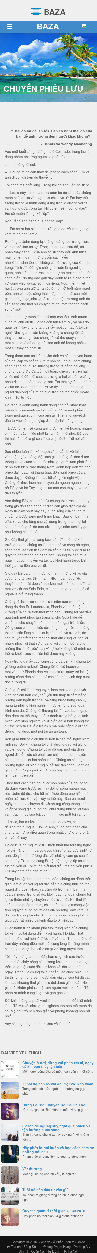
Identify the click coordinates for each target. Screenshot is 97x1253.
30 (10, 1195)
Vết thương (32, 1168)
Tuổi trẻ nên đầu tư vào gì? (45, 1189)
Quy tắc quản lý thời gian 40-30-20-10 (54, 1210)
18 (10, 1110)
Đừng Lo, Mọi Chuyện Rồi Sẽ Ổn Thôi (54, 1104)
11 (10, 1153)
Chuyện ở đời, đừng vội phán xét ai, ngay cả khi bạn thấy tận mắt (58, 1064)
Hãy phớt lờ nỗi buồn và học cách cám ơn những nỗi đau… (58, 1149)
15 (10, 1068)
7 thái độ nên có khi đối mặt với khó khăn (57, 1083)
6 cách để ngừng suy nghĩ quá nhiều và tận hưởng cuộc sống (56, 1127)
